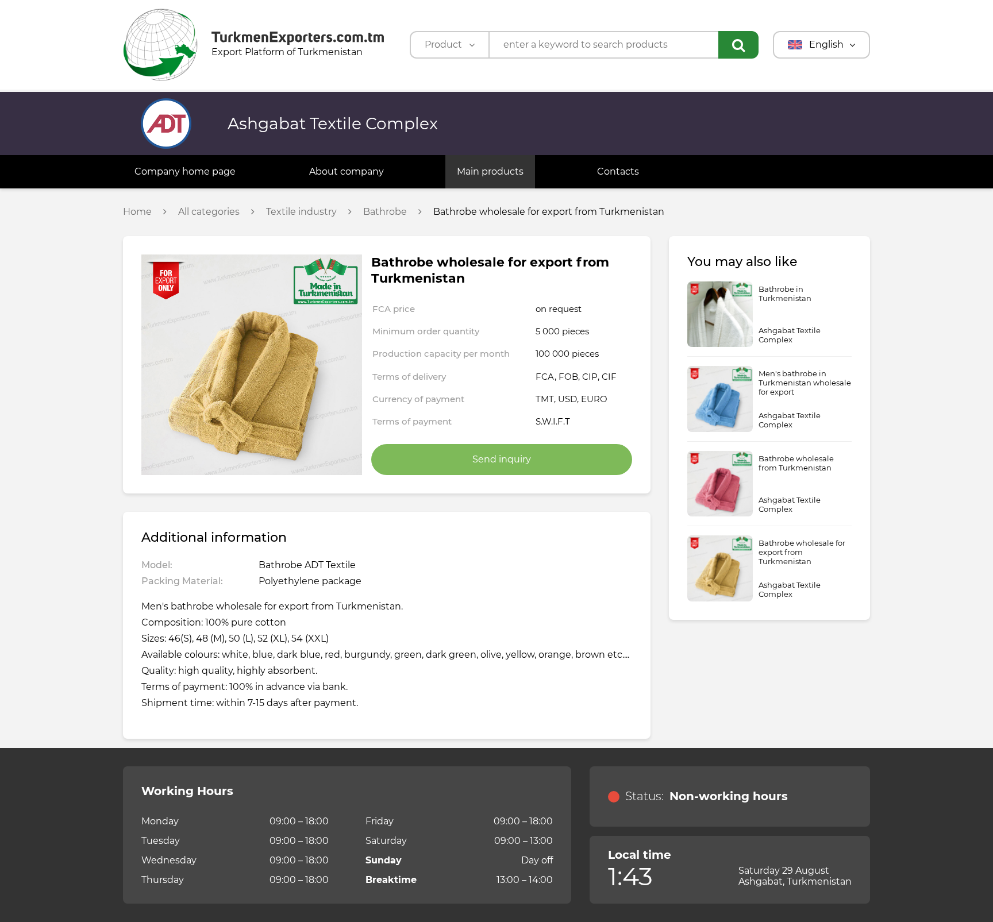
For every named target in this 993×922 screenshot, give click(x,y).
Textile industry (301, 212)
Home (137, 212)
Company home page (185, 171)
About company (346, 171)
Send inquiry (501, 459)
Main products (490, 171)
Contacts (618, 171)
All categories (209, 212)
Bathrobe (385, 212)
